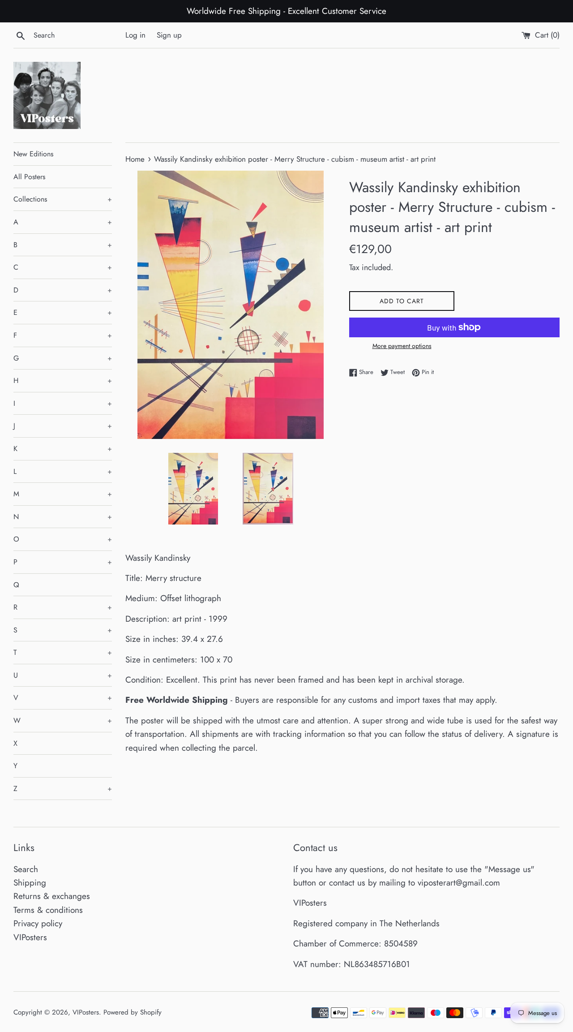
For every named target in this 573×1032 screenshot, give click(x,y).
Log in (135, 35)
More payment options (402, 345)
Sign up (169, 35)
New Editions (33, 154)
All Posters (29, 177)
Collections (62, 199)
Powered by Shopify (132, 1012)
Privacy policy (37, 923)
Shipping (29, 883)
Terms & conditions (48, 910)
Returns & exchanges (51, 896)
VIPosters (30, 937)
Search (25, 869)
